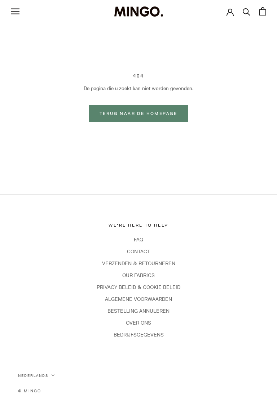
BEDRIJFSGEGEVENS (139, 334)
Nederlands (33, 375)
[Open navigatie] (15, 11)
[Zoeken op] (246, 11)
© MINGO (29, 391)
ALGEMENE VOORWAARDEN (138, 299)
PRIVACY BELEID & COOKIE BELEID (138, 287)
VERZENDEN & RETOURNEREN (138, 263)
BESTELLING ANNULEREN (138, 311)
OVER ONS (138, 323)
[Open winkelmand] (262, 11)
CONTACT (138, 251)
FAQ (138, 239)
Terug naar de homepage (138, 113)
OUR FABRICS (138, 275)
